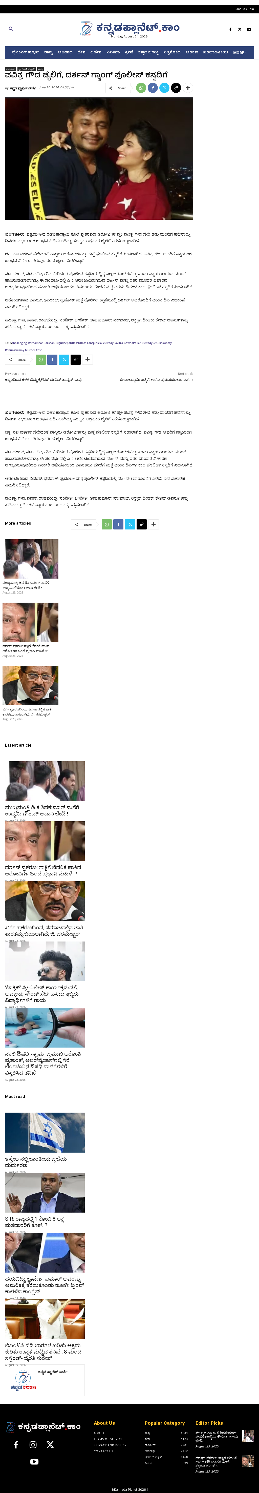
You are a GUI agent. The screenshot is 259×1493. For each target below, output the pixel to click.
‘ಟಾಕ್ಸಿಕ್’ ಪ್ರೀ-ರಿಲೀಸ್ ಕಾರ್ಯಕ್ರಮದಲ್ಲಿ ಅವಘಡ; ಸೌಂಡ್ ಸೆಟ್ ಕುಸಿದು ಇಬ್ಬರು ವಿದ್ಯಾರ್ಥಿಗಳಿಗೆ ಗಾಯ (42, 994)
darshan (38, 343)
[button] (45, 30)
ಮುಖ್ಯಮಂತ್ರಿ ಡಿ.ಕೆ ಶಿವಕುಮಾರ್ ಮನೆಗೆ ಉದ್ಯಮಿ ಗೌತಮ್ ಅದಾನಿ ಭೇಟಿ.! (42, 810)
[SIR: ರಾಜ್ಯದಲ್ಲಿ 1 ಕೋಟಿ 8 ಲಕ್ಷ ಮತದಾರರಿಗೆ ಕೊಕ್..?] (45, 1193)
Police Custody (143, 343)
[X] (239, 30)
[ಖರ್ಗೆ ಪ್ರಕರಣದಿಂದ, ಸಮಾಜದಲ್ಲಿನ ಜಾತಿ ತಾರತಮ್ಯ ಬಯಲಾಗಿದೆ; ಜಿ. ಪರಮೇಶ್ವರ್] (30, 685)
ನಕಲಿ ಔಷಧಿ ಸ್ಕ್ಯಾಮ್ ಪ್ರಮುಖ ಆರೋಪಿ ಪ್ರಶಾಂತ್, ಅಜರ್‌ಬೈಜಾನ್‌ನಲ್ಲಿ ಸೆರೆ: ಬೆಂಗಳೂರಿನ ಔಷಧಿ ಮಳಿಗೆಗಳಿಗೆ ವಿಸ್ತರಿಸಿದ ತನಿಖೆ (43, 1063)
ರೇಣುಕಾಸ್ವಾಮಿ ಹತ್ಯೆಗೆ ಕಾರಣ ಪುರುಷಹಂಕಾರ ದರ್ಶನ (156, 379)
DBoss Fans (85, 343)
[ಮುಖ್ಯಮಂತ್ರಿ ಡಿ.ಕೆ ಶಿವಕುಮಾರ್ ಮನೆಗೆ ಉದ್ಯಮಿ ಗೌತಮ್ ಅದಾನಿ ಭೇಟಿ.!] (30, 559)
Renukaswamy (162, 343)
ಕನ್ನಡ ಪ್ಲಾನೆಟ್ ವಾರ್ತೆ (23, 88)
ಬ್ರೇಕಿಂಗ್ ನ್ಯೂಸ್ (26, 69)
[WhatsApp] (141, 88)
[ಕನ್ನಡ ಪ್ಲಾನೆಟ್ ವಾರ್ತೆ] (23, 1380)
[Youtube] (249, 30)
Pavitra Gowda (123, 343)
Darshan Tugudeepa (57, 343)
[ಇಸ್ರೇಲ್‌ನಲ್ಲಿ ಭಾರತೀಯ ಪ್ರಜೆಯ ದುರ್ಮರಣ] (45, 1132)
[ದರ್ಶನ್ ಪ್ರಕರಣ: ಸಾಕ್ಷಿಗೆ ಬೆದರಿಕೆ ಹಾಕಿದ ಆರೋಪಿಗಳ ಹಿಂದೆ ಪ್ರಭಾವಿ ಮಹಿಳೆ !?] (30, 622)
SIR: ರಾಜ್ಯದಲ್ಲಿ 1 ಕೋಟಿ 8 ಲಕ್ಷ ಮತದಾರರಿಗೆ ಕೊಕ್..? (34, 1222)
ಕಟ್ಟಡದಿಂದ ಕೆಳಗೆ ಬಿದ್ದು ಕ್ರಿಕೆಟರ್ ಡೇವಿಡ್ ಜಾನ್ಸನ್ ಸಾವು (43, 379)
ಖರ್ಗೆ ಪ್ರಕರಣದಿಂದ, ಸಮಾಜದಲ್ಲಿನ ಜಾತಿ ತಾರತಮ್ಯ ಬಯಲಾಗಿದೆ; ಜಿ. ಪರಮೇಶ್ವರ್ (44, 931)
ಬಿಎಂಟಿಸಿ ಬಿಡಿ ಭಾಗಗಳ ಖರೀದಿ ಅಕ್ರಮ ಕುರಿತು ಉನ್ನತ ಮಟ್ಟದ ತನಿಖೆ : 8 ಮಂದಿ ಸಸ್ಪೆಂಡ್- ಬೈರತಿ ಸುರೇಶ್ (43, 1351)
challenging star (22, 343)
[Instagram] (33, 1447)
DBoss (74, 343)
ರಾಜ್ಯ (40, 69)
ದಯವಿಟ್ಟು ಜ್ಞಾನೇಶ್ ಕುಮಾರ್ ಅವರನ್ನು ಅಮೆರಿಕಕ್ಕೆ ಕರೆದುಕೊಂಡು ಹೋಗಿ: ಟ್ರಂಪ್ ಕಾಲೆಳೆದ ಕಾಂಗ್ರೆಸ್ (44, 1285)
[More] (188, 88)
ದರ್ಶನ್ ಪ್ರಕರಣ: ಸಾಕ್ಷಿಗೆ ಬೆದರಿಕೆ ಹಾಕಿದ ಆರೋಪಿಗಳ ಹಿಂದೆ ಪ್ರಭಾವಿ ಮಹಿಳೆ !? (43, 870)
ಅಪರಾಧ (10, 69)
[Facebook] (230, 30)
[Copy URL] (176, 88)
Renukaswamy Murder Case (23, 350)
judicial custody (103, 343)
